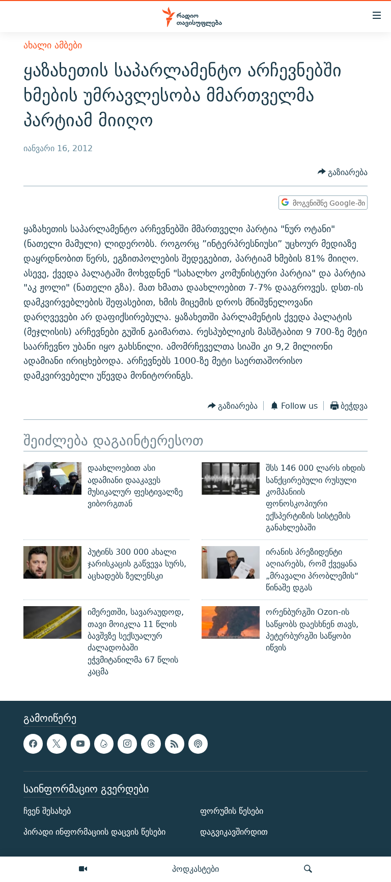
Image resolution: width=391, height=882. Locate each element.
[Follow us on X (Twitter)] (56, 744)
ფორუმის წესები (231, 811)
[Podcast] (198, 744)
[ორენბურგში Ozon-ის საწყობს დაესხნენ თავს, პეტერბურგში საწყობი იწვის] (231, 622)
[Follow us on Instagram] (127, 744)
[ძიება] (308, 869)
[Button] (343, 172)
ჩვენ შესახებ (47, 811)
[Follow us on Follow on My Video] (104, 744)
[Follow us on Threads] (150, 744)
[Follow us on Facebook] (33, 744)
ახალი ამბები (52, 45)
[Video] (83, 869)
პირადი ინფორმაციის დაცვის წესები (94, 832)
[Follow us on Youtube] (80, 744)
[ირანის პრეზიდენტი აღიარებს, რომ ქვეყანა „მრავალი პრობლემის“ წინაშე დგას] (231, 562)
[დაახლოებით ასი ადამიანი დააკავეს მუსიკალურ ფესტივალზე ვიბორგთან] (52, 478)
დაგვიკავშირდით (234, 832)
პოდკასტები (195, 869)
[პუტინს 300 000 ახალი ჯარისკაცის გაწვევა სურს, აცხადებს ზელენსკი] (52, 562)
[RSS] (174, 744)
